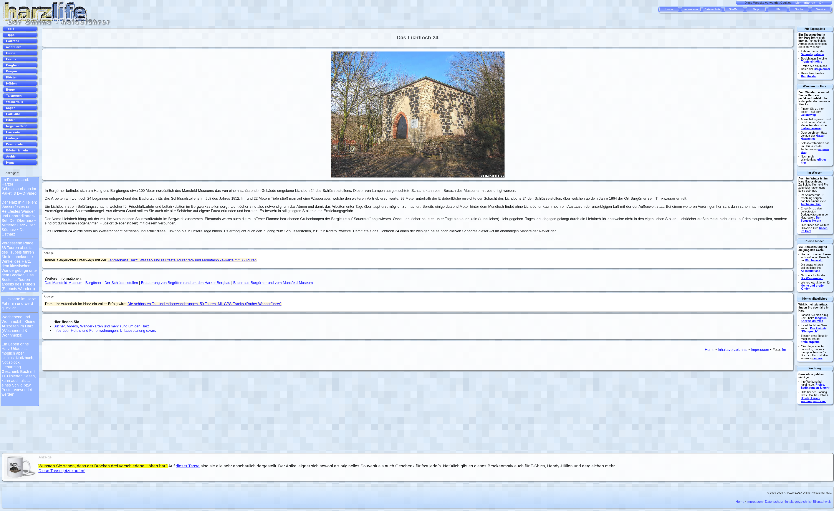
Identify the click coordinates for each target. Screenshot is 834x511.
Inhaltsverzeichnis (732, 350)
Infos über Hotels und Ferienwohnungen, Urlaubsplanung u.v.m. (104, 330)
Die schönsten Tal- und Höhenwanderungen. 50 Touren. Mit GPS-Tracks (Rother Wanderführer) (204, 304)
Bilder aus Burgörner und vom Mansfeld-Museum (273, 283)
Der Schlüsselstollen (121, 283)
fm (784, 350)
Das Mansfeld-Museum (63, 283)
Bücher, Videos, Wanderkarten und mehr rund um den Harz (101, 326)
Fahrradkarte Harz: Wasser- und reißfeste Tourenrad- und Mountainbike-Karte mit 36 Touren (182, 260)
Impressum (760, 350)
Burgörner (93, 283)
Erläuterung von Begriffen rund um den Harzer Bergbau (185, 283)
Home (709, 350)
